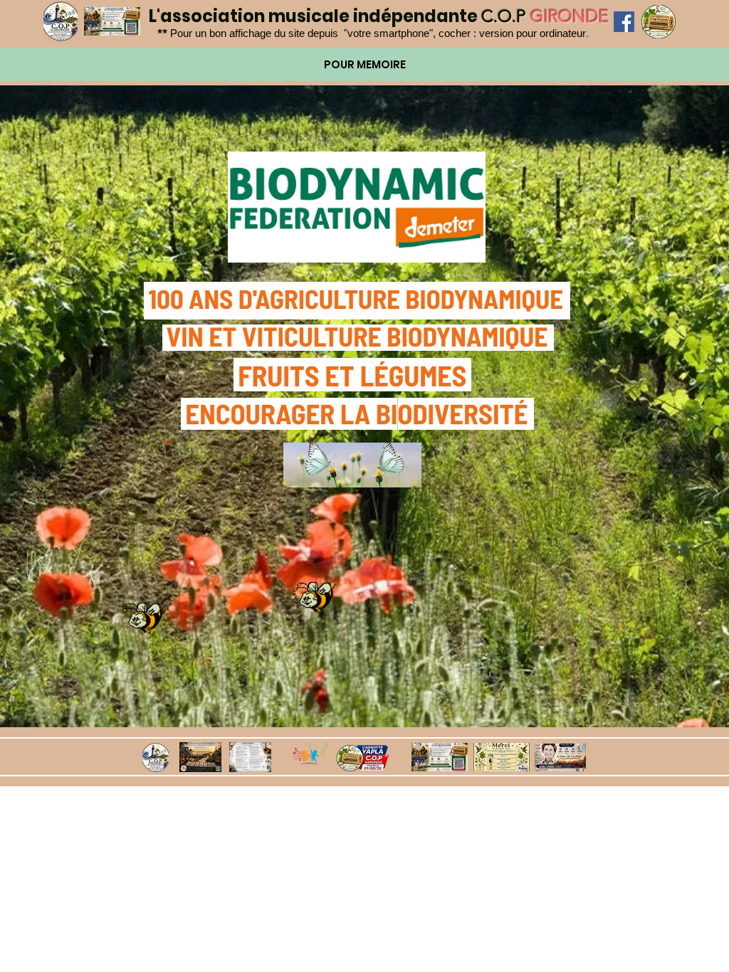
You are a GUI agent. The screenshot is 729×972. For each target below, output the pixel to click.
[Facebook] (624, 21)
